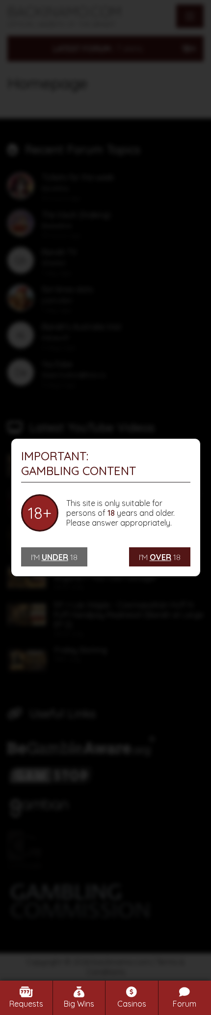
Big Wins (79, 1004)
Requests (26, 1004)
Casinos (131, 1004)
